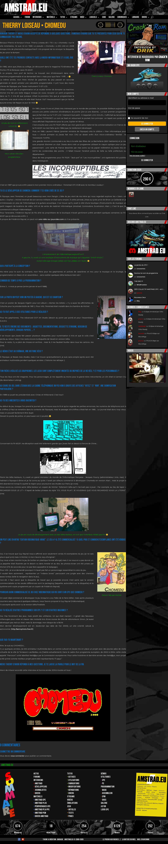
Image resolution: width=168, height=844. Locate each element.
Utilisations (73, 780)
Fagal (155, 790)
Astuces (72, 776)
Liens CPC (105, 809)
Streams (71, 796)
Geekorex (140, 786)
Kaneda (141, 333)
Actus (36, 773)
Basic (104, 789)
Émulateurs (72, 803)
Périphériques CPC (42, 806)
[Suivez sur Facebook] (19, 839)
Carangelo (154, 798)
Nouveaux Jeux (140, 297)
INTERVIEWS (37, 17)
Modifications (74, 786)
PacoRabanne (154, 796)
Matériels (38, 796)
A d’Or (103, 806)
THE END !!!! (138, 281)
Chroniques (122, 17)
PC (103, 783)
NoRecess (146, 796)
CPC (103, 780)
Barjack (60, 839)
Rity (138, 301)
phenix (139, 293)
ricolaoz (139, 797)
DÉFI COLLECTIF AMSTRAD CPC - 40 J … (149, 289)
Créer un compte (147, 129)
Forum (27, 17)
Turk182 (160, 800)
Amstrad (38, 783)
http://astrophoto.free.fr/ (22, 629)
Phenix (154, 787)
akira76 (138, 810)
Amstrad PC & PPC (42, 809)
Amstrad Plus (41, 803)
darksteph (142, 326)
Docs (104, 799)
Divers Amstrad (41, 816)
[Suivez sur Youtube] (23, 839)
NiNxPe (139, 795)
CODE (104, 17)
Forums (37, 776)
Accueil (16, 17)
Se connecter (147, 160)
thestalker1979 (152, 800)
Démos (103, 773)
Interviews (38, 780)
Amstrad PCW (40, 812)
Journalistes (40, 789)
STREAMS (73, 17)
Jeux (69, 806)
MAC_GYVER (160, 794)
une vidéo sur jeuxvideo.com (51, 219)
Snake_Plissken (142, 799)
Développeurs (41, 786)
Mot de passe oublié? (137, 156)
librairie (135, 17)
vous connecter (17, 756)
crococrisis (141, 269)
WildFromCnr (142, 285)
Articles (72, 809)
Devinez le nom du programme (146, 273)
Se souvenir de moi (139, 118)
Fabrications (73, 783)
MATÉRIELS (51, 17)
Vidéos (70, 799)
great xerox (150, 792)
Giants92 (139, 792)
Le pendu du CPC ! (141, 265)
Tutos (70, 773)
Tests (71, 812)
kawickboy (162, 792)
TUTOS (62, 17)
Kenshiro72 (141, 794)
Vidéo (82, 17)
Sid (162, 798)
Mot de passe (134, 108)
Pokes (70, 816)
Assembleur (107, 793)
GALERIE (112, 17)
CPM (103, 796)
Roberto (147, 797)
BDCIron (149, 790)
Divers (144, 17)
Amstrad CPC (40, 799)
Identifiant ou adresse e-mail (141, 98)
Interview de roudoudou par (147, 58)
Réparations (73, 789)
